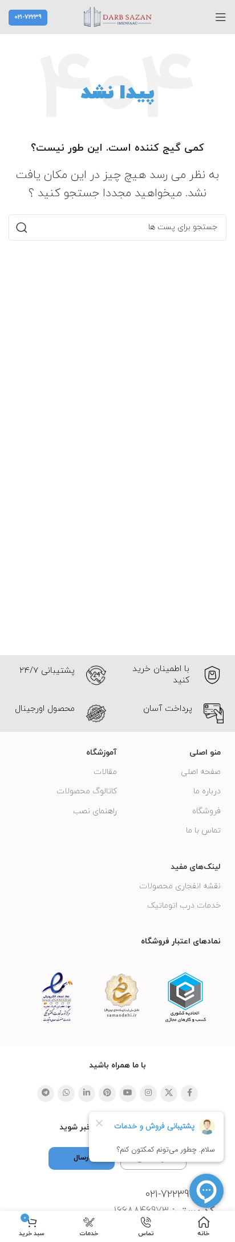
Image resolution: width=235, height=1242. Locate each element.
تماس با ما (203, 830)
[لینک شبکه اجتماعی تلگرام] (45, 1093)
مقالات (105, 772)
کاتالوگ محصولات (86, 791)
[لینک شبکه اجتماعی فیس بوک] (189, 1093)
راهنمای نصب (95, 811)
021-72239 (28, 17)
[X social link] (168, 1093)
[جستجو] (22, 227)
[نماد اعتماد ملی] (57, 997)
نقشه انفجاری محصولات (180, 886)
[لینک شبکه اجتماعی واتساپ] (66, 1093)
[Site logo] (117, 16)
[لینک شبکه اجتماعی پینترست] (107, 1093)
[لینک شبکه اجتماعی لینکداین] (86, 1093)
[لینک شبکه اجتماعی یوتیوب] (127, 1093)
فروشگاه (206, 811)
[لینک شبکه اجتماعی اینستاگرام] (148, 1093)
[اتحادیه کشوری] (185, 997)
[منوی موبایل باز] (220, 17)
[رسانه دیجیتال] (121, 995)
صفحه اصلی (201, 772)
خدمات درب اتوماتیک (184, 905)
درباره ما (207, 791)
